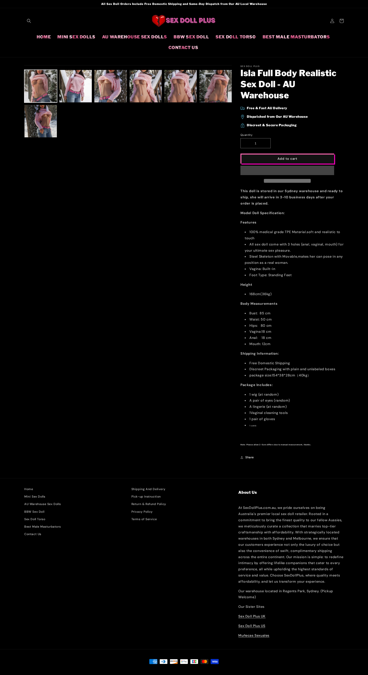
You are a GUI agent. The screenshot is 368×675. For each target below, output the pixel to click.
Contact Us (32, 534)
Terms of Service (144, 519)
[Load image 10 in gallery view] (40, 121)
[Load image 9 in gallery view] (215, 86)
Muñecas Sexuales (253, 635)
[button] (287, 171)
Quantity (246, 135)
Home (28, 489)
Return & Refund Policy (148, 504)
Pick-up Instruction (146, 496)
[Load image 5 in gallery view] (75, 86)
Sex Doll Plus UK (252, 616)
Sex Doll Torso (34, 519)
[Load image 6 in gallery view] (110, 86)
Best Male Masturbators (42, 526)
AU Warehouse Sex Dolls (42, 504)
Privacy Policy (142, 512)
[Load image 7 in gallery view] (145, 86)
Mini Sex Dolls (34, 496)
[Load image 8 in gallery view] (180, 86)
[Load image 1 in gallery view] (40, 86)
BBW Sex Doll (34, 512)
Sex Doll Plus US (251, 626)
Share (249, 457)
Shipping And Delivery (148, 489)
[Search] (29, 21)
